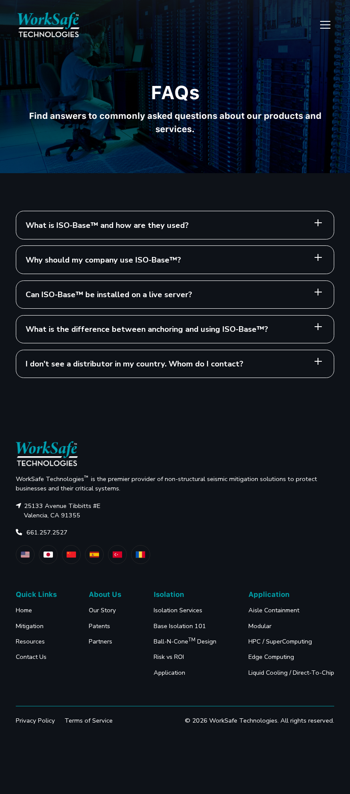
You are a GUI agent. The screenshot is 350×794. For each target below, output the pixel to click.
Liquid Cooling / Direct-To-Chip (291, 672)
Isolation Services (178, 610)
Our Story (102, 610)
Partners (100, 641)
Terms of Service (88, 720)
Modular (259, 626)
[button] (323, 25)
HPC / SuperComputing (280, 641)
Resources (30, 641)
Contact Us (31, 656)
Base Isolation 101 (180, 626)
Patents (99, 626)
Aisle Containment (273, 610)
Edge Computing (271, 656)
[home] (49, 24)
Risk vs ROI (169, 656)
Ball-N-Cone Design (185, 641)
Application (169, 672)
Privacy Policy (35, 720)
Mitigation (30, 626)
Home (24, 610)
